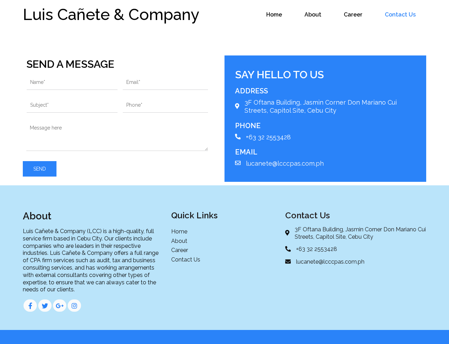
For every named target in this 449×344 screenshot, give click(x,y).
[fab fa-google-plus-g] (59, 305)
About (312, 14)
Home (274, 14)
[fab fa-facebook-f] (30, 305)
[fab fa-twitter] (45, 305)
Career (353, 14)
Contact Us (400, 14)
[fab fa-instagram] (74, 305)
